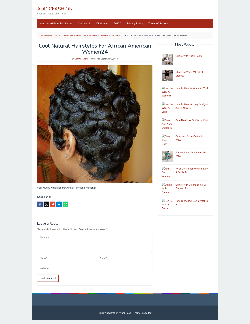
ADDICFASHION (55, 9)
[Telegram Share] (59, 204)
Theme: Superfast (142, 312)
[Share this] (40, 204)
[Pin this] (52, 204)
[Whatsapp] (65, 204)
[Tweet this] (46, 204)
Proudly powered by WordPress (114, 312)
